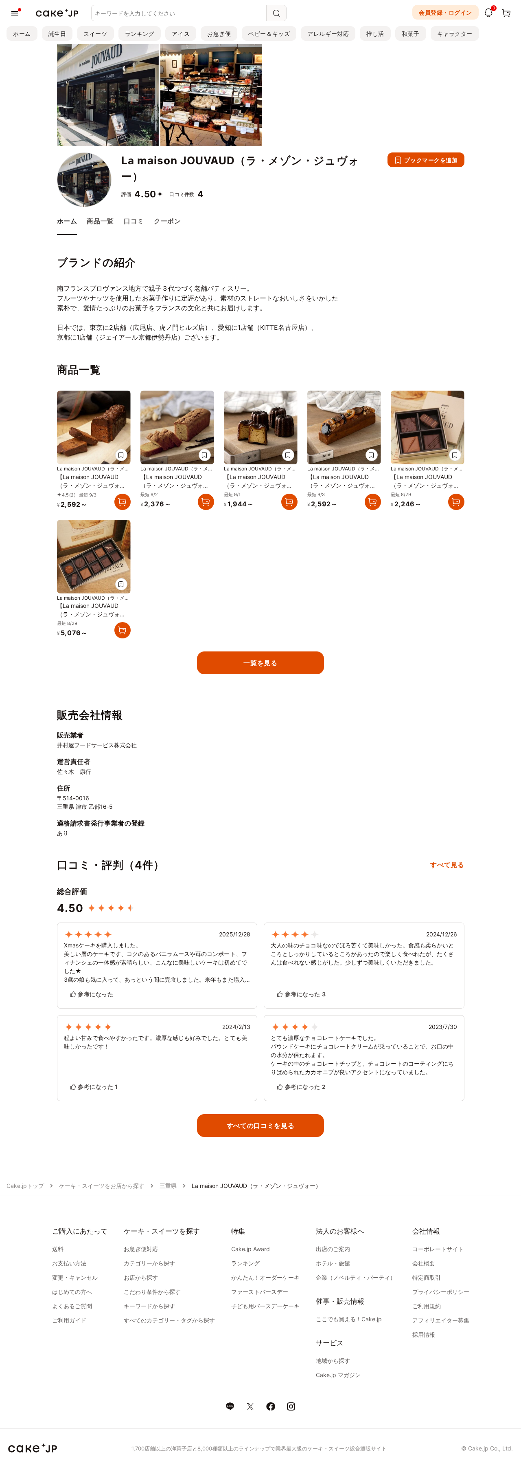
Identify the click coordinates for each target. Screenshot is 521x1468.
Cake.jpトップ (25, 1185)
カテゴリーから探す (149, 1263)
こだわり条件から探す (152, 1291)
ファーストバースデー (259, 1291)
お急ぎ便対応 (141, 1248)
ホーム (22, 33)
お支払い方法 (69, 1263)
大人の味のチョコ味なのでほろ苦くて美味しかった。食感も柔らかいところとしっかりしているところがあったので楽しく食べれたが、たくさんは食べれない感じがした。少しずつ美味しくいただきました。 (362, 954)
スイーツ (95, 33)
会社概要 (423, 1263)
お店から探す (141, 1277)
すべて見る (447, 865)
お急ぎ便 (219, 33)
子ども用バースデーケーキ (265, 1305)
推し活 (375, 33)
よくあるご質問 (72, 1305)
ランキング (140, 33)
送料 (57, 1248)
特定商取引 (426, 1277)
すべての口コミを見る (260, 1125)
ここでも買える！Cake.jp (349, 1319)
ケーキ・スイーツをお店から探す (101, 1185)
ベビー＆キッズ (269, 33)
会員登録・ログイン (445, 12)
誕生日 (57, 33)
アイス (181, 33)
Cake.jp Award (250, 1248)
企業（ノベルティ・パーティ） (356, 1277)
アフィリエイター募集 (440, 1320)
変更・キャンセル (75, 1277)
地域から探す (333, 1360)
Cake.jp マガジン (338, 1374)
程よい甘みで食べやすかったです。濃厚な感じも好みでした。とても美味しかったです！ (155, 1042)
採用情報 (423, 1334)
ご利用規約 (426, 1305)
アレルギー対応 (328, 33)
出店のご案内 (333, 1248)
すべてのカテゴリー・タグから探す (169, 1320)
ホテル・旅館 (333, 1263)
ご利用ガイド (69, 1320)
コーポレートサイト (438, 1248)
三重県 (168, 1185)
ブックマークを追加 (431, 160)
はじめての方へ (72, 1291)
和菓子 (411, 33)
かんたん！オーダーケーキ (265, 1277)
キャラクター (455, 33)
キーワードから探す (149, 1305)
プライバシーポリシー (440, 1291)
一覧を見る (260, 663)
